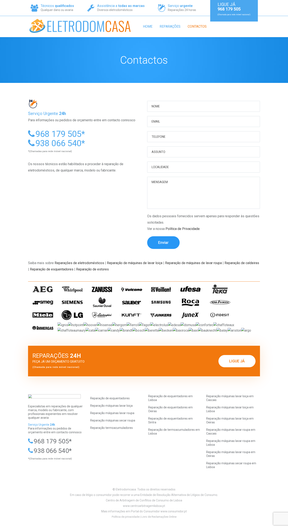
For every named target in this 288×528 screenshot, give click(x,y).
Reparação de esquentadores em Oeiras (170, 409)
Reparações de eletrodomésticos (79, 263)
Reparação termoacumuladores (111, 427)
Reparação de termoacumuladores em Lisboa (174, 431)
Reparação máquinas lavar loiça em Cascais (230, 398)
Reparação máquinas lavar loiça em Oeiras (230, 420)
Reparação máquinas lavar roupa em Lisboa (230, 442)
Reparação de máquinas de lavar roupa (193, 263)
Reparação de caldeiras (242, 263)
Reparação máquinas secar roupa (112, 420)
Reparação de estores (92, 269)
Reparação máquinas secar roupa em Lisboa (231, 465)
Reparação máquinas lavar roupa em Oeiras (230, 454)
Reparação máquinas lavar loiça (111, 405)
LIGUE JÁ (237, 361)
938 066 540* (60, 143)
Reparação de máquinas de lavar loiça (134, 263)
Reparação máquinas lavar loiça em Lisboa (230, 409)
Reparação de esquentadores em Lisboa (170, 398)
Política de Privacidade (183, 229)
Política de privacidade (125, 516)
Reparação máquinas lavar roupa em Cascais (230, 431)
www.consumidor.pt (173, 511)
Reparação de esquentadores (51, 269)
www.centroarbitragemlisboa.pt (144, 506)
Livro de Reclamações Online (158, 516)
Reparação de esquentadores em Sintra (170, 420)
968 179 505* (60, 134)
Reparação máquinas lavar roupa (112, 413)
